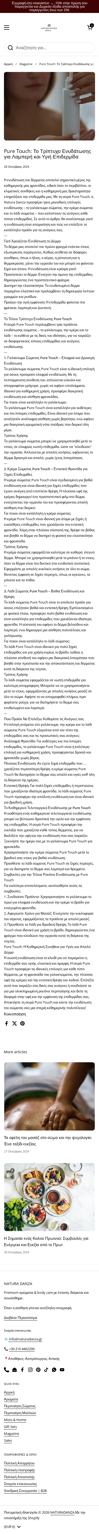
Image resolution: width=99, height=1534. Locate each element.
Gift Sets (10, 1426)
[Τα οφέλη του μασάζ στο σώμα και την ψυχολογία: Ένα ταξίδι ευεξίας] (49, 1096)
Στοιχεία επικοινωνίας (20, 1483)
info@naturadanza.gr (25, 1339)
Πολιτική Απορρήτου (19, 1463)
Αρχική (8, 64)
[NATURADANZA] (48, 27)
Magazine (26, 64)
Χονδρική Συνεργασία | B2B (25, 1490)
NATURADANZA (62, 1512)
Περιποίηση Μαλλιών (20, 1412)
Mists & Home (15, 1419)
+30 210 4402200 (22, 1348)
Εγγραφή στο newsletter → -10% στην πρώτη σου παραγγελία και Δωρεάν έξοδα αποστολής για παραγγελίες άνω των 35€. (49, 6)
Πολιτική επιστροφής (19, 1470)
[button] (89, 27)
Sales (8, 1440)
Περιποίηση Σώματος (20, 1406)
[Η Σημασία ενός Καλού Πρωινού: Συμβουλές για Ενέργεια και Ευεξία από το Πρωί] (49, 1197)
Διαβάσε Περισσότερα (20, 1317)
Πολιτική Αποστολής (19, 1476)
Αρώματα (11, 1399)
